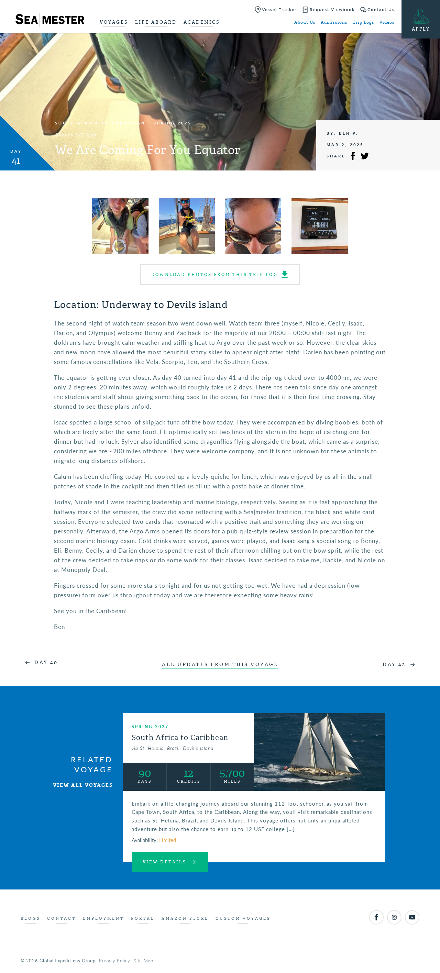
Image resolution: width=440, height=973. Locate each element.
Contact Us (381, 9)
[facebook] (376, 917)
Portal (143, 918)
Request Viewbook (332, 9)
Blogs (30, 918)
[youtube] (412, 917)
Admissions (334, 22)
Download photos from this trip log (214, 274)
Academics (202, 22)
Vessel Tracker (279, 9)
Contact (61, 918)
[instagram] (394, 917)
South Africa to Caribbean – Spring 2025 (123, 122)
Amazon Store (185, 918)
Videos (387, 22)
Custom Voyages (243, 918)
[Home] (49, 21)
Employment (103, 918)
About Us (305, 22)
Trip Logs (363, 22)
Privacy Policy (114, 960)
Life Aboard (156, 22)
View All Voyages (83, 785)
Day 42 (394, 664)
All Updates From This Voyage (220, 664)
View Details (164, 862)
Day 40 (46, 662)
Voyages (114, 22)
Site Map (143, 960)
